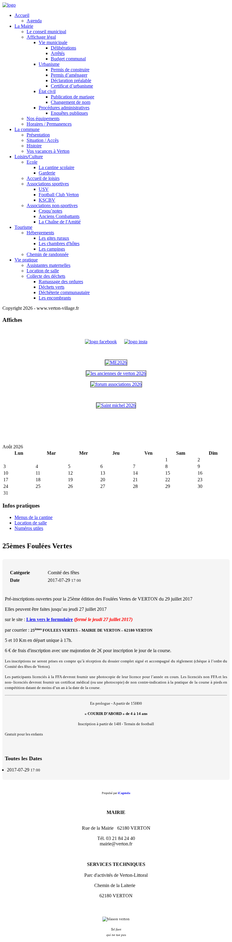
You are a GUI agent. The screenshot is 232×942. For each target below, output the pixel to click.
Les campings (52, 249)
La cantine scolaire (56, 167)
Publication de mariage (72, 96)
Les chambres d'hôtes (59, 243)
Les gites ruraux (54, 238)
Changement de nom (70, 102)
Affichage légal (41, 37)
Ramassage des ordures (61, 281)
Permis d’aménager (69, 75)
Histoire (34, 145)
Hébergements (40, 232)
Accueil (21, 15)
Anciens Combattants (59, 216)
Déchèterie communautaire (64, 292)
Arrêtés (58, 53)
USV (44, 189)
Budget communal (68, 58)
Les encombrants (55, 297)
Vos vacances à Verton (48, 151)
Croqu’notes (50, 210)
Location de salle (43, 270)
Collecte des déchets (46, 276)
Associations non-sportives (52, 205)
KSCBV (47, 200)
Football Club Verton (59, 194)
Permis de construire (70, 69)
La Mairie (23, 26)
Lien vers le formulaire (49, 619)
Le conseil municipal (46, 31)
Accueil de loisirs (43, 178)
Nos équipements (43, 118)
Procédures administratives (64, 107)
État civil (47, 91)
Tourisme (23, 227)
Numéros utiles (28, 528)
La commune (27, 129)
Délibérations (63, 47)
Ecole (32, 162)
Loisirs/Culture (28, 156)
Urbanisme (49, 64)
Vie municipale (53, 42)
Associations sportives (48, 183)
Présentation (38, 134)
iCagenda (124, 793)
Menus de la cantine (33, 517)
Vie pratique (26, 259)
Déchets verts (51, 287)
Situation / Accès (43, 140)
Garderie (47, 172)
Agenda (34, 20)
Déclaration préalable (71, 80)
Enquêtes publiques (69, 113)
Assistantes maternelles (48, 265)
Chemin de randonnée (48, 254)
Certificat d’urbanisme (72, 85)
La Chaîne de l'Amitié (60, 221)
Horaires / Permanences (49, 124)
